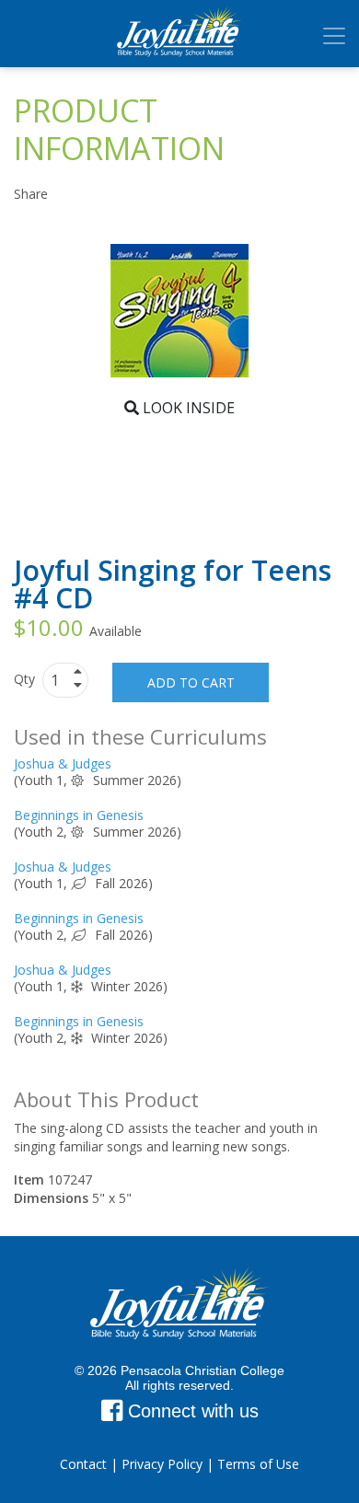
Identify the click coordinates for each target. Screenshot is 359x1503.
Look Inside (187, 408)
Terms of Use (258, 1464)
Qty (26, 679)
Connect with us (190, 1411)
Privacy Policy (162, 1464)
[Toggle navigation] (334, 35)
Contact (83, 1464)
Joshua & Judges (62, 763)
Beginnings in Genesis (79, 815)
